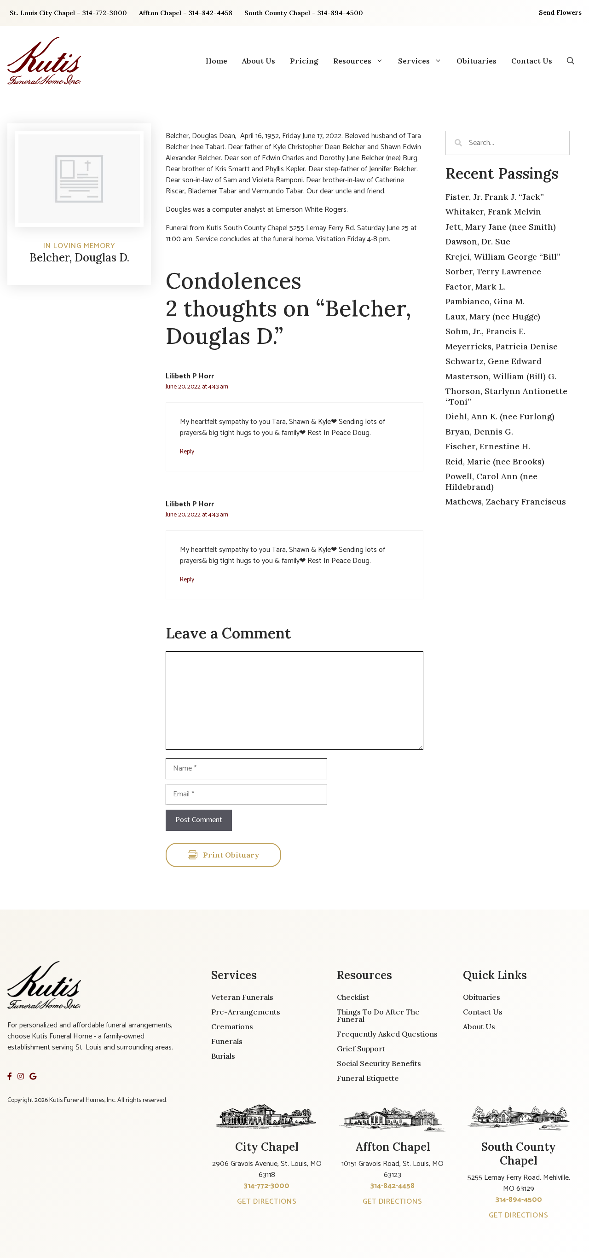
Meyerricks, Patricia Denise (501, 346)
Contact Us (531, 60)
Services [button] (414, 60)
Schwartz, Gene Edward (493, 361)
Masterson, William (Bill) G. (500, 376)
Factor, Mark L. (475, 286)
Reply (187, 451)
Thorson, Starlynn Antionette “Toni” (506, 396)
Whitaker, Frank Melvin (493, 211)
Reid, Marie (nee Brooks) (494, 461)
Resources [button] (352, 60)
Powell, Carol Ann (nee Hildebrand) (491, 481)
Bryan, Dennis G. (479, 431)
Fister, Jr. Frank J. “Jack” (494, 196)
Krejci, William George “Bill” (502, 256)
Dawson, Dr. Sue (477, 241)
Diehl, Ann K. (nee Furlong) (499, 416)
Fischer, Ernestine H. (487, 446)
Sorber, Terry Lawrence (493, 271)
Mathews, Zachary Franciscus (505, 501)
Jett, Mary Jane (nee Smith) (500, 226)
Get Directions (267, 1201)
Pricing (304, 60)
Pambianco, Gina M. (485, 301)
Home (216, 60)
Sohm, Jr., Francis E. (485, 331)
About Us (258, 60)
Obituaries (476, 60)
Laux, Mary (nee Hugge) (492, 316)
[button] (571, 61)
